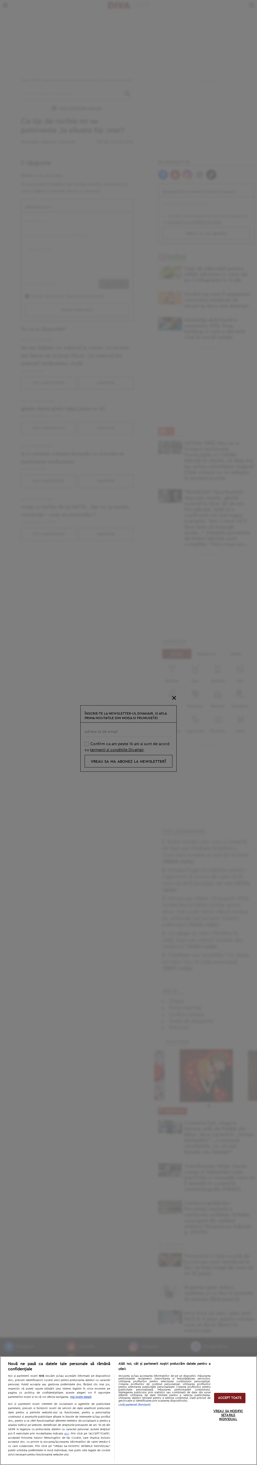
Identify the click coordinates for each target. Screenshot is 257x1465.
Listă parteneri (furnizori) (134, 1404)
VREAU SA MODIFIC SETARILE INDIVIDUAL (228, 1415)
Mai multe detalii (81, 1397)
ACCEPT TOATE (230, 1398)
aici (66, 1433)
